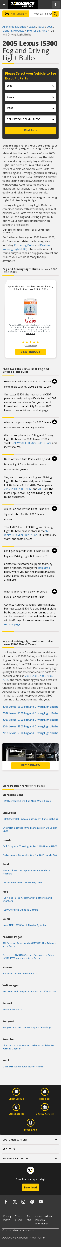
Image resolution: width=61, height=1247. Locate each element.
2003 (21, 489)
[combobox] (45, 13)
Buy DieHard (30, 765)
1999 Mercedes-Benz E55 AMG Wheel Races (26, 800)
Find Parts (30, 130)
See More (30, 333)
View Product (30, 352)
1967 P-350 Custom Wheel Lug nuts (22, 882)
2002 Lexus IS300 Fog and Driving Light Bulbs (30, 713)
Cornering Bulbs (24, 245)
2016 (7, 489)
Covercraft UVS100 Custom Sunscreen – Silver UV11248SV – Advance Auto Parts (28, 956)
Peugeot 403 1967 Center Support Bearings (26, 1027)
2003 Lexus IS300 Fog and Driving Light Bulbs (30, 720)
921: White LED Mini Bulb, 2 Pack (31, 443)
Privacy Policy (7, 1217)
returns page (12, 624)
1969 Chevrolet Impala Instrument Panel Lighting (30, 818)
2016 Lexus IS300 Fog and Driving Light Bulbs (30, 733)
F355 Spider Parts (12, 1009)
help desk (44, 568)
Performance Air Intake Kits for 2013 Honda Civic (30, 855)
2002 (28, 489)
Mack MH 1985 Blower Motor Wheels (22, 1066)
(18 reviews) (30, 345)
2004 (14, 489)
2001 (41, 489)
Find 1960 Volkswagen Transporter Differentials (29, 991)
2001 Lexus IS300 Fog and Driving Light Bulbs (30, 706)
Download (30, 1187)
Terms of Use (18, 1217)
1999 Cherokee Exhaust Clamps (20, 909)
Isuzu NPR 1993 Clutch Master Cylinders (24, 925)
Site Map (29, 1217)
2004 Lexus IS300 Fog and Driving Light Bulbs (30, 726)
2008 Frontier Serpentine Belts (19, 973)
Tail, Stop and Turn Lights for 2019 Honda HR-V (29, 846)
